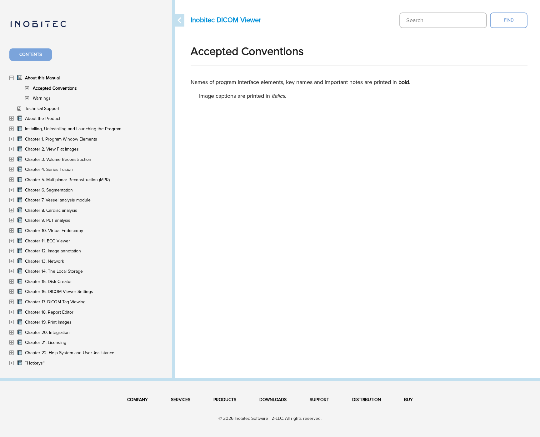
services (180, 399)
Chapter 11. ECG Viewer (47, 241)
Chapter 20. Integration (47, 332)
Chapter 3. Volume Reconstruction (58, 159)
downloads (273, 399)
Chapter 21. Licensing (45, 342)
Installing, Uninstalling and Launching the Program (73, 129)
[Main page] (44, 27)
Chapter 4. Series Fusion (49, 169)
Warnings (42, 98)
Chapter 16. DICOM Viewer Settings (59, 291)
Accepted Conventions (55, 88)
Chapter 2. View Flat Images (52, 149)
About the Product (42, 118)
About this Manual (42, 78)
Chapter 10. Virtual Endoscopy (54, 230)
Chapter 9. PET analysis (47, 220)
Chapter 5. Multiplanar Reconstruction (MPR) (67, 179)
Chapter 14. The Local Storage (54, 271)
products (224, 399)
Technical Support (42, 108)
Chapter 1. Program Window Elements (61, 139)
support (319, 399)
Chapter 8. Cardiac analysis (51, 210)
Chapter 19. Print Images (48, 322)
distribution (366, 399)
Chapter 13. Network (44, 261)
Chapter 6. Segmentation (49, 190)
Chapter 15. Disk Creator (48, 281)
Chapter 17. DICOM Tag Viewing (55, 302)
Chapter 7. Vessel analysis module (58, 200)
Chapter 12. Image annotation (53, 251)
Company (137, 399)
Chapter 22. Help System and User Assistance (69, 352)
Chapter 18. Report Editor (49, 312)
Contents (30, 54)
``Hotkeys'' (35, 363)
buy (408, 399)
